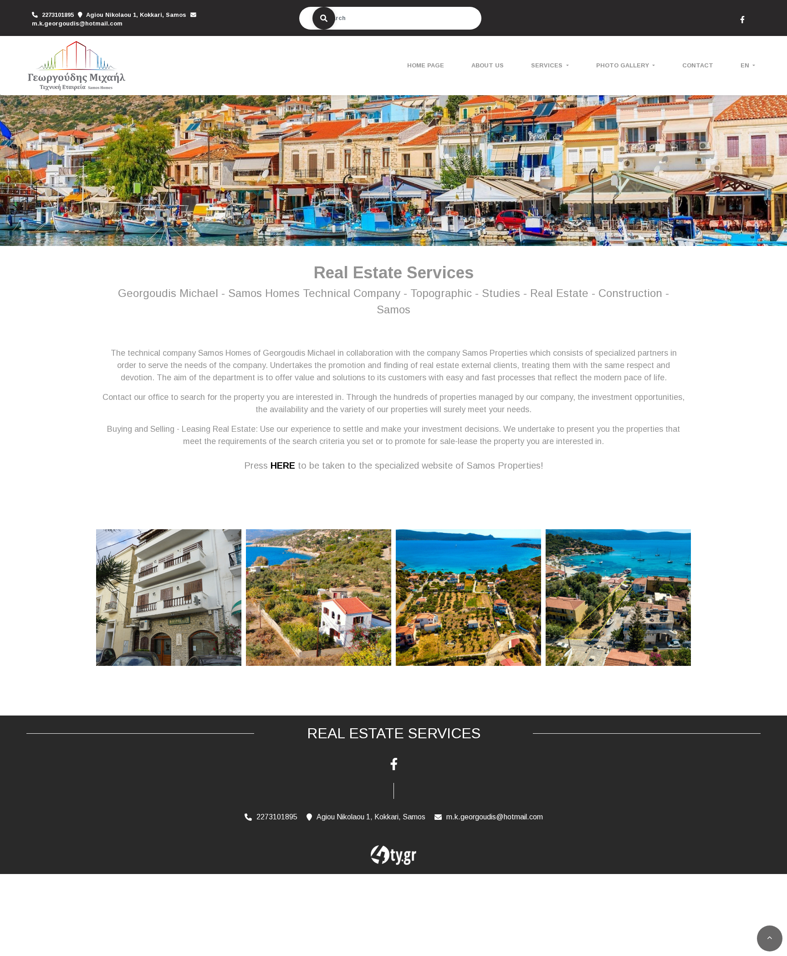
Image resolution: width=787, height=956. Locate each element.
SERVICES (547, 65)
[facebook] (742, 19)
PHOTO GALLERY (623, 65)
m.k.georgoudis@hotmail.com (77, 23)
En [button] (746, 65)
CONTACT (697, 65)
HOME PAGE (425, 65)
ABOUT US (487, 65)
